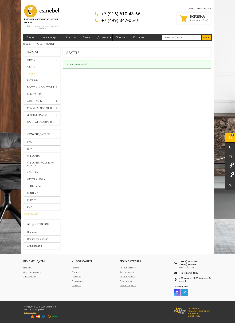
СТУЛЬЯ (31, 66)
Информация (82, 261)
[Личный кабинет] (230, 185)
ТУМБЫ (31, 73)
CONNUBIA (33, 172)
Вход (191, 8)
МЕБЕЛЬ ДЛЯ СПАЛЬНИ (40, 108)
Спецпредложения (37, 239)
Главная (31, 37)
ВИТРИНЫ (32, 80)
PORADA (31, 200)
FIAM (29, 142)
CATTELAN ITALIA (36, 179)
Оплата (86, 37)
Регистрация (204, 8)
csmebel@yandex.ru (188, 273)
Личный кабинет (128, 268)
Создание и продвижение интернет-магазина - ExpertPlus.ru (199, 312)
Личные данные (127, 276)
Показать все (31, 213)
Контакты (138, 37)
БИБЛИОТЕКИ (34, 94)
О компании (77, 281)
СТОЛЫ (31, 59)
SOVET (31, 149)
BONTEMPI (32, 193)
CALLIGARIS (33, 155)
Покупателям (130, 261)
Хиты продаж (34, 245)
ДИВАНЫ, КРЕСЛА (37, 114)
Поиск (206, 37)
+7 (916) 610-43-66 (120, 13)
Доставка (103, 37)
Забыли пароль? (128, 285)
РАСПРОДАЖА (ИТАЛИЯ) (40, 121)
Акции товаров (50, 37)
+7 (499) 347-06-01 (120, 20)
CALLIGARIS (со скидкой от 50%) (40, 164)
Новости (71, 37)
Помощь (120, 37)
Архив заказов (127, 272)
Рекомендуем (34, 261)
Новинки (32, 232)
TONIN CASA (34, 186)
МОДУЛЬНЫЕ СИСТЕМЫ (40, 87)
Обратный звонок (187, 267)
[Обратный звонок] (230, 147)
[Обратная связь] (230, 157)
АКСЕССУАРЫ (34, 101)
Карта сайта (30, 312)
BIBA (29, 206)
